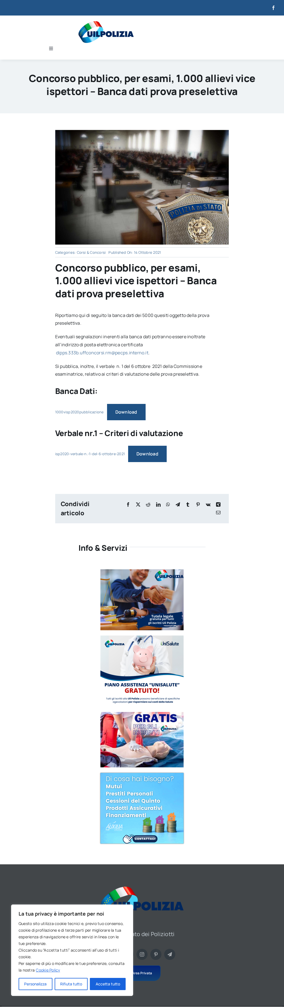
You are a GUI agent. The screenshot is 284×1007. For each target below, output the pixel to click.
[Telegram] (178, 505)
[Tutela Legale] (142, 571)
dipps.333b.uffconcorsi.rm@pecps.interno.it (102, 353)
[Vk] (208, 505)
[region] (72, 950)
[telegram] (169, 954)
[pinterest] (155, 954)
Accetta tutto (108, 983)
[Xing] (218, 505)
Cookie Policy (48, 970)
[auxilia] (142, 775)
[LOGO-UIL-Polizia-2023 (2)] (106, 23)
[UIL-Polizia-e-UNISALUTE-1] (142, 638)
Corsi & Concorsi (91, 252)
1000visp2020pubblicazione (79, 411)
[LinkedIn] (158, 505)
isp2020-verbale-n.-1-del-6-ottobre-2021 (90, 453)
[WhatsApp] (168, 505)
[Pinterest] (198, 505)
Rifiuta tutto (71, 983)
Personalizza (35, 983)
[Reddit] (148, 505)
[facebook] (273, 8)
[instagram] (142, 954)
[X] (138, 505)
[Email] (218, 513)
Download (126, 412)
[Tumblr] (188, 505)
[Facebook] (128, 505)
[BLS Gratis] (142, 714)
